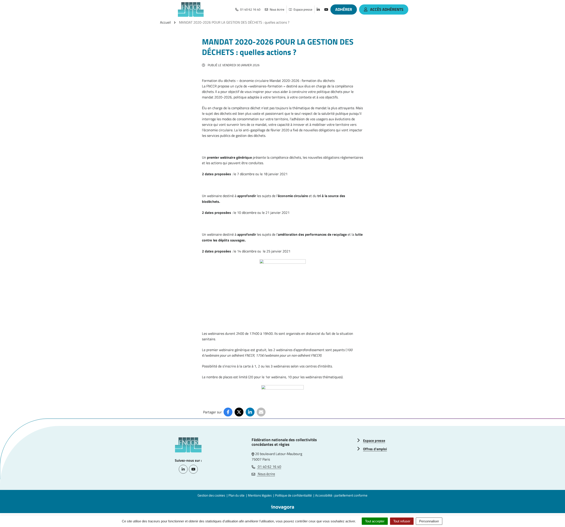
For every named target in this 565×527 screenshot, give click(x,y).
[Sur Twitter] (239, 412)
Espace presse (374, 440)
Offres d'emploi (375, 449)
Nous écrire (266, 473)
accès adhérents (386, 9)
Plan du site (236, 495)
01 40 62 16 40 (269, 466)
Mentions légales (260, 495)
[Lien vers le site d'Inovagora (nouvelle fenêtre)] (282, 507)
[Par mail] (261, 412)
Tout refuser (401, 521)
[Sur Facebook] (228, 412)
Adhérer (343, 9)
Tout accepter (374, 521)
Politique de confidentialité (293, 495)
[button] (552, 514)
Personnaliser (429, 521)
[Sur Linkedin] (250, 412)
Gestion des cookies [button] (211, 495)
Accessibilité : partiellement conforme (341, 495)
